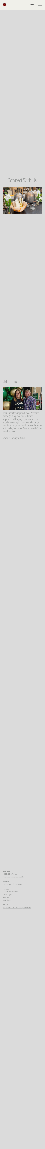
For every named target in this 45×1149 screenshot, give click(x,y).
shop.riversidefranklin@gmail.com (17, 907)
